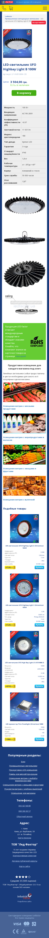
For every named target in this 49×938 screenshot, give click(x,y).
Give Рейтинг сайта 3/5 (23, 877)
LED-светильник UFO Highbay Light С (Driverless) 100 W (25, 606)
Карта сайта (24, 866)
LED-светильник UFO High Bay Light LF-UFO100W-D (24, 663)
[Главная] (7, 2)
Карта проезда (24, 838)
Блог (23, 761)
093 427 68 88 (25, 806)
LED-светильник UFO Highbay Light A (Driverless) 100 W (24, 547)
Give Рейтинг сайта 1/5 (16, 877)
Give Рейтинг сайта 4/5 (26, 877)
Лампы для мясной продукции (23, 774)
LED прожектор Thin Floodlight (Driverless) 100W (24, 724)
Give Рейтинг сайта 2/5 (20, 877)
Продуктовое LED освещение (23, 770)
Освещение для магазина (23, 793)
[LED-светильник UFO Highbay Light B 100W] (24, 43)
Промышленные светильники (23, 765)
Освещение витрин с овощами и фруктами (23, 784)
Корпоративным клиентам (24, 855)
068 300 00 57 (25, 811)
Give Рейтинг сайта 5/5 (29, 877)
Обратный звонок (25, 816)
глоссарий (20, 356)
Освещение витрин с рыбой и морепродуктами (23, 779)
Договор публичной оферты (24, 861)
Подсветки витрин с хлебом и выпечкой (23, 789)
